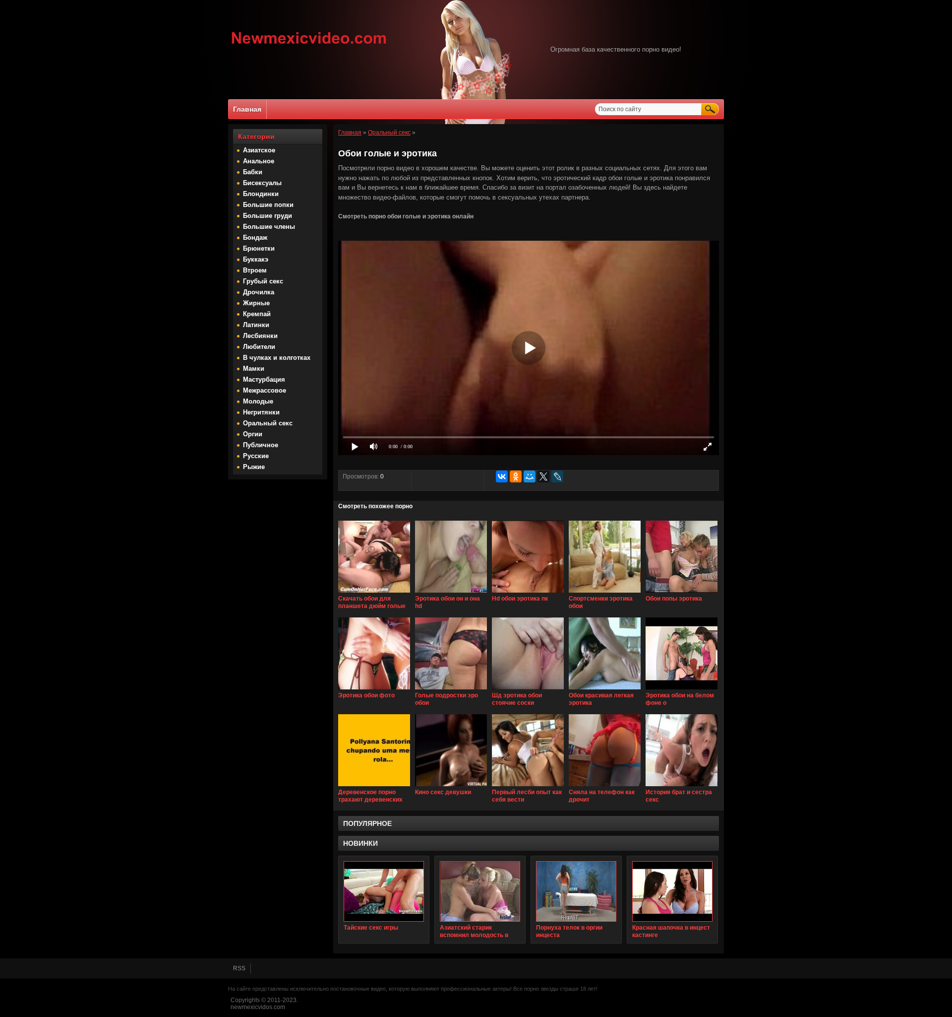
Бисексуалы (262, 183)
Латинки (256, 325)
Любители (259, 346)
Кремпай (257, 314)
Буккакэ (255, 259)
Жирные (256, 303)
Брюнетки (259, 248)
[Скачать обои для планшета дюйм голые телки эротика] (374, 593)
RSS (239, 968)
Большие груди (267, 215)
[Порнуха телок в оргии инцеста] (576, 891)
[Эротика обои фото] (374, 689)
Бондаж (255, 237)
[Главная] (309, 45)
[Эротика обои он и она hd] (451, 593)
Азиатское (259, 150)
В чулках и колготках (276, 357)
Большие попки (268, 204)
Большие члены (269, 226)
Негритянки (261, 412)
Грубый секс (263, 281)
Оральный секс (268, 423)
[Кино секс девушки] (451, 786)
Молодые (258, 401)
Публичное (260, 445)
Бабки (252, 172)
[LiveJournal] (557, 476)
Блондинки (261, 194)
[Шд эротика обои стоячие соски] (528, 689)
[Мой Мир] (530, 476)
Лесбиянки (260, 335)
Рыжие (254, 467)
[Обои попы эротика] (681, 593)
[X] (543, 476)
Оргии (252, 434)
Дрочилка (258, 292)
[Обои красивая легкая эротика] (605, 689)
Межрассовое (264, 390)
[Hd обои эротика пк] (528, 593)
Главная (247, 109)
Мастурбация (264, 379)
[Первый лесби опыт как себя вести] (528, 786)
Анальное (258, 161)
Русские (256, 456)
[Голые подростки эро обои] (451, 689)
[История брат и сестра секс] (681, 786)
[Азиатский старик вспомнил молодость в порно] (480, 891)
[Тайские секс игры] (384, 891)
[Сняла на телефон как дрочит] (605, 786)
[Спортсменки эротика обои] (605, 593)
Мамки (253, 368)
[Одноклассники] (516, 476)
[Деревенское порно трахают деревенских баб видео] (374, 786)
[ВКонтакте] (502, 476)
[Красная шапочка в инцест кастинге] (672, 891)
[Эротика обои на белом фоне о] (681, 689)
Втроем (255, 270)
